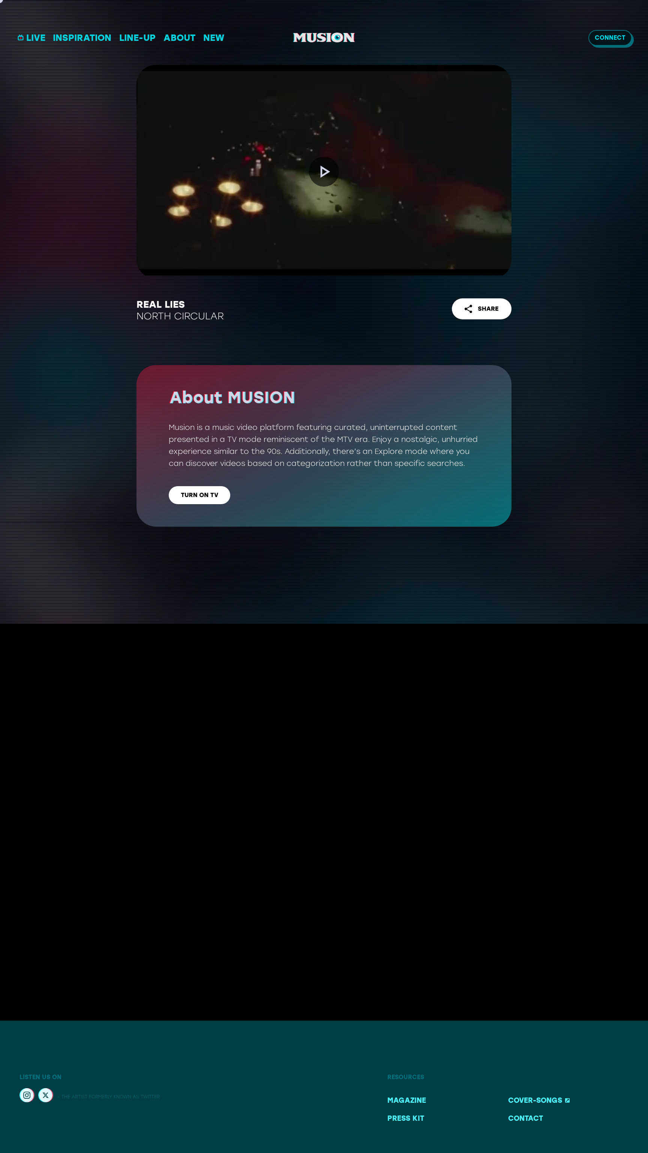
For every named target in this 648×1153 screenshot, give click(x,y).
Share (488, 308)
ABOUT (179, 37)
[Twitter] (45, 1096)
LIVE (35, 37)
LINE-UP (137, 37)
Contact (525, 1118)
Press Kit (405, 1118)
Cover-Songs (535, 1100)
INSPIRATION (82, 37)
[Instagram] (27, 1096)
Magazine (406, 1100)
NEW (213, 37)
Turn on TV (199, 495)
